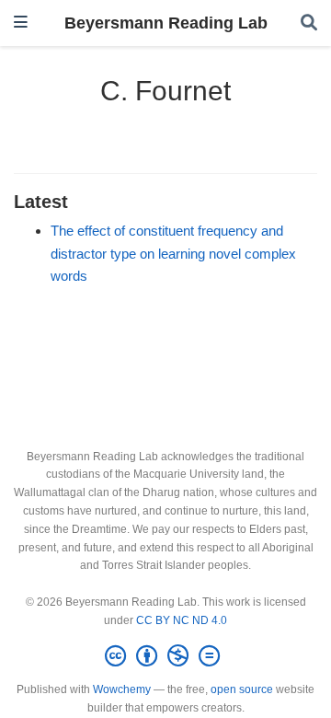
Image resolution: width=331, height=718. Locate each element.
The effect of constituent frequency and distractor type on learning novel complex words (173, 253)
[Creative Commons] (166, 656)
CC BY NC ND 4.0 (181, 620)
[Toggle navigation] (21, 22)
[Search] (309, 23)
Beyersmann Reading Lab (166, 23)
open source (242, 689)
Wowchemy (122, 689)
